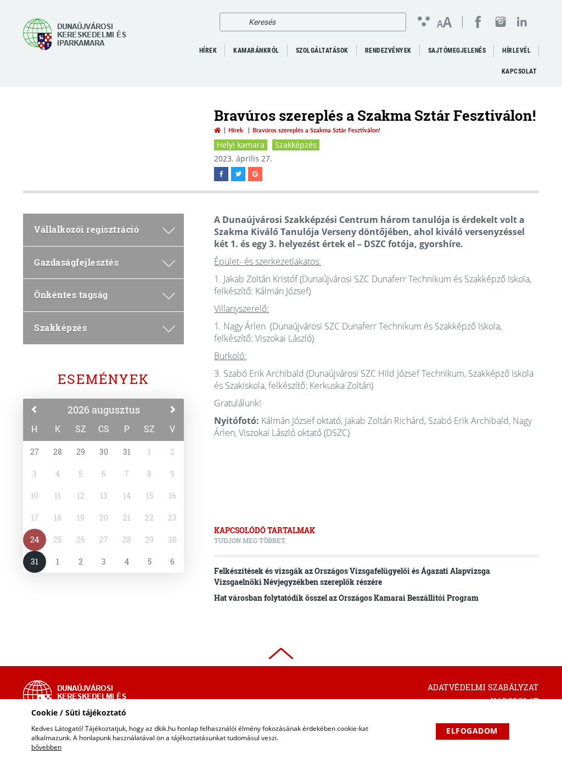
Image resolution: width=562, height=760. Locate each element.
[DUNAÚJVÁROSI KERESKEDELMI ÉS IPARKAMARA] (78, 34)
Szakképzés (296, 144)
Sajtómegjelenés (457, 50)
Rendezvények (388, 50)
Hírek (235, 129)
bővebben (46, 747)
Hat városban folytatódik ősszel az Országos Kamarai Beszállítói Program (346, 598)
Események (103, 379)
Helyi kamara (241, 144)
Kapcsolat (519, 71)
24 (34, 539)
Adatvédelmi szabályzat (483, 687)
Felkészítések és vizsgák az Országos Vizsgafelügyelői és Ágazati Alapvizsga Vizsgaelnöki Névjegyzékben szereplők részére (352, 576)
